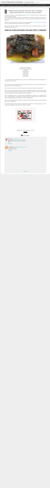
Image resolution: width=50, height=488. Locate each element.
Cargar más (25, 171)
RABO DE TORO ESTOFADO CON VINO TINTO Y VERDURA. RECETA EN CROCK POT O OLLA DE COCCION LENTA (25, 11)
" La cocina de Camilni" (36, 22)
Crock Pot (27, 15)
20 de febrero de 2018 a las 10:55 (19, 139)
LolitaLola (32, 130)
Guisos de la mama (31, 5)
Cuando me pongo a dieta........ (20, 5)
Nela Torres (10, 139)
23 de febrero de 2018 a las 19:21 (21, 147)
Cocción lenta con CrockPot (40, 5)
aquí (43, 103)
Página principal (10, 5)
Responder (10, 143)
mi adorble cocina (11, 147)
